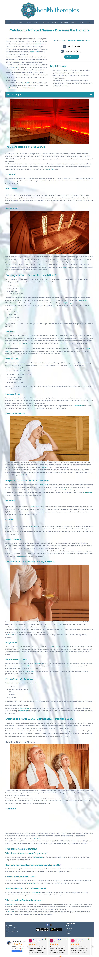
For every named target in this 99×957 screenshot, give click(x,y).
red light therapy (82, 300)
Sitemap (68, 933)
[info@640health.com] (62, 51)
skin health (45, 467)
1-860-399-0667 (14, 931)
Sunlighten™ (13, 88)
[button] (91, 94)
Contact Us (68, 931)
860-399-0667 (73, 46)
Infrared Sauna (39, 44)
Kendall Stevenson (83, 940)
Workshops (55, 22)
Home (11, 22)
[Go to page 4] (61, 956)
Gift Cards (74, 22)
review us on (16, 951)
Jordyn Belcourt (61, 940)
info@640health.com (73, 51)
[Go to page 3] (60, 956)
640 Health (25, 83)
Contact (82, 22)
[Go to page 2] (59, 956)
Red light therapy (10, 904)
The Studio (19, 22)
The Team (28, 22)
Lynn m (37, 940)
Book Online (64, 22)
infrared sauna (14, 67)
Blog (88, 22)
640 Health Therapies (18, 942)
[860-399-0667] (64, 46)
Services (36, 22)
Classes (45, 22)
